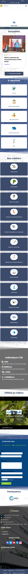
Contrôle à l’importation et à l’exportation (14, 232)
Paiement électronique (14, 132)
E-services (5, 531)
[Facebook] (7, 542)
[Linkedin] (17, 542)
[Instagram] (20, 542)
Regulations (5, 534)
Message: (4, 461)
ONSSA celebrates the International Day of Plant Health (12, 59)
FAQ (10, 573)
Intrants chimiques (14, 277)
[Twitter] (10, 542)
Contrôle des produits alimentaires (14, 217)
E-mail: (3, 451)
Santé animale (14, 171)
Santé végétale (14, 186)
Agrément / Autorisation (14, 247)
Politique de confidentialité (18, 573)
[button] (2, 498)
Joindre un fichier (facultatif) (7, 473)
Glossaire (5, 573)
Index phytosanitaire (14, 119)
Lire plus (6, 64)
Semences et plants (14, 201)
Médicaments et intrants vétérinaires (14, 262)
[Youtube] (14, 542)
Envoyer (6, 483)
